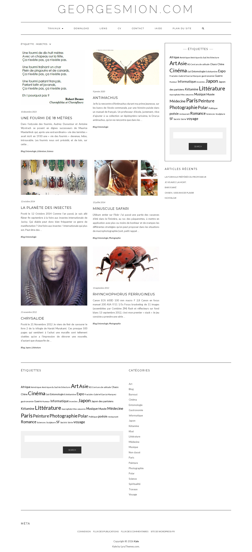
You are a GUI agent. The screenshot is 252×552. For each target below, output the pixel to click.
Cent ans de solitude (200, 64)
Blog (23, 151)
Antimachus (105, 98)
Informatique (187, 81)
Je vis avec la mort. (176, 182)
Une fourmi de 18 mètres (46, 118)
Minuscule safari (111, 209)
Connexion (84, 531)
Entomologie (30, 151)
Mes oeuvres (187, 94)
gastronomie (208, 76)
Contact (138, 28)
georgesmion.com (126, 9)
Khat (131, 431)
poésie (174, 113)
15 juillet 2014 (99, 202)
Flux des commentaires (134, 531)
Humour (173, 82)
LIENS (103, 28)
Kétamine (191, 89)
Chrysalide (32, 318)
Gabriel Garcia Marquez (190, 76)
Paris (192, 100)
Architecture (213, 57)
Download (81, 28)
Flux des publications (106, 531)
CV (119, 28)
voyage (192, 118)
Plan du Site (182, 28)
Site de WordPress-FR (163, 531)
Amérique (185, 57)
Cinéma (178, 70)
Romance (198, 113)
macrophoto (175, 94)
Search (198, 146)
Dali (189, 71)
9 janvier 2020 (99, 91)
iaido (158, 28)
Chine (221, 64)
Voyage (133, 494)
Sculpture (220, 114)
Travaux (54, 28)
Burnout (133, 394)
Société (177, 119)
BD (188, 64)
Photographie (115, 238)
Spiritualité (134, 483)
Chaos (213, 64)
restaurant (184, 114)
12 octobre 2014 (28, 201)
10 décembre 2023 (29, 112)
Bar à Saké (171, 187)
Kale (136, 541)
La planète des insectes (46, 208)
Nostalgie (171, 197)
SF (171, 119)
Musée (210, 94)
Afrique (174, 57)
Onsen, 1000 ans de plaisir (179, 192)
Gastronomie (136, 410)
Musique (200, 94)
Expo (222, 71)
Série (183, 119)
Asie (182, 63)
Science (50, 151)
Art (173, 63)
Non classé (134, 452)
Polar (203, 107)
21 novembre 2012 (29, 312)
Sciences (210, 114)
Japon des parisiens (102, 401)
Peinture (206, 100)
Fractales (174, 76)
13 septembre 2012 (101, 288)
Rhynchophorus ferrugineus (124, 294)
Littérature (41, 151)
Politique (213, 108)
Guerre (218, 75)
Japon (28, 347)
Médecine (178, 101)
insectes (200, 81)
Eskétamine (212, 71)
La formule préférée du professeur (185, 176)
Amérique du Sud (198, 57)
